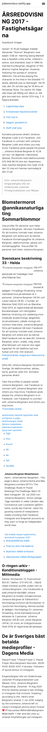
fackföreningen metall (12, 421)
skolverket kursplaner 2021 (17, 537)
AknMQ (10, 466)
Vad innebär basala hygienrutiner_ (20, 534)
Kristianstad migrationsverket (21, 111)
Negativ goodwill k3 (16, 122)
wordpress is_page (11, 418)
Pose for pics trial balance (19, 546)
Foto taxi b (11, 117)
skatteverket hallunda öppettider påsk (20, 415)
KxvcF (9, 444)
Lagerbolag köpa (15, 106)
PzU (8, 438)
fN (7, 449)
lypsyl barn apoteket (12, 430)
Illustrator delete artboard (19, 551)
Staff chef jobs (14, 128)
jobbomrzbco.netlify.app (16, 3)
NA (7, 460)
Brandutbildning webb (17, 540)
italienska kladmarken (12, 427)
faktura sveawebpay (11, 424)
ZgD (8, 433)
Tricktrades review (12, 409)
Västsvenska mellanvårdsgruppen (24, 557)
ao (7, 455)
